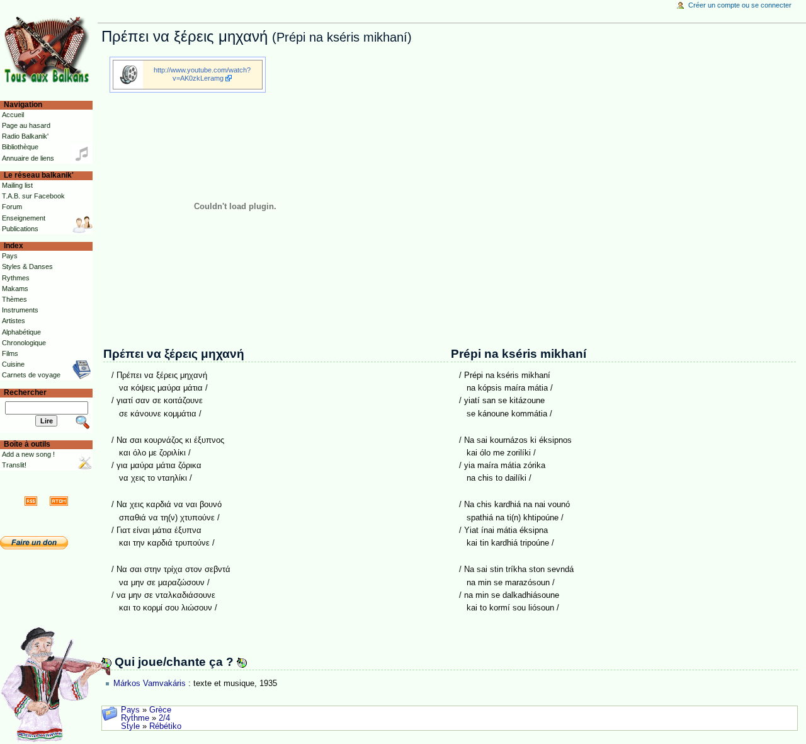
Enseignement (23, 218)
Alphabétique (21, 332)
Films (10, 353)
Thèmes (14, 299)
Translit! (14, 465)
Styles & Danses (27, 266)
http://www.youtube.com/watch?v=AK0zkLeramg (202, 74)
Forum (12, 206)
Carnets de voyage (31, 375)
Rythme (135, 718)
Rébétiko (165, 726)
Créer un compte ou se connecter (740, 5)
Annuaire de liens (28, 158)
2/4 (164, 718)
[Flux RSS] (31, 500)
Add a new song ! (28, 454)
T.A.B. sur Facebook (33, 196)
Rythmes (16, 278)
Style (130, 726)
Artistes (13, 320)
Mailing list (17, 185)
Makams (15, 288)
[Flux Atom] (59, 500)
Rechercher (25, 392)
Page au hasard (26, 125)
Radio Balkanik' (25, 136)
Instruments (20, 310)
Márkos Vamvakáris (149, 683)
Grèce (160, 710)
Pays (130, 710)
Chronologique (24, 342)
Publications (20, 228)
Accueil (13, 114)
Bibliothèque (20, 147)
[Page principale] (49, 49)
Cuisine (13, 364)
